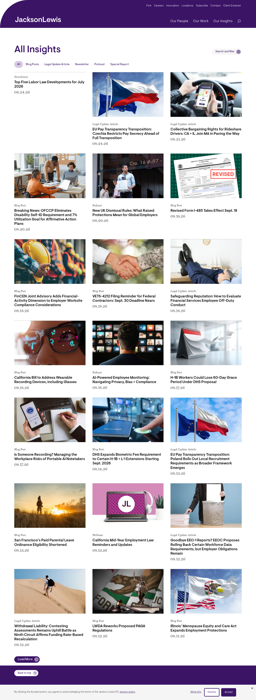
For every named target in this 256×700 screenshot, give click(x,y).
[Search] (237, 21)
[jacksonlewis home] (38, 18)
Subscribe (202, 6)
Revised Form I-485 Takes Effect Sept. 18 (203, 211)
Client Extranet (232, 6)
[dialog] (128, 692)
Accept (229, 692)
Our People (179, 21)
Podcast (99, 64)
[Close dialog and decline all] (252, 688)
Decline (212, 692)
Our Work (200, 21)
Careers (159, 6)
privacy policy (127, 692)
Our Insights (222, 21)
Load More (25, 659)
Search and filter (225, 51)
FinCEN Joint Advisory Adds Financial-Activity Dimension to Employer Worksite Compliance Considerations (48, 301)
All (18, 64)
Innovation (172, 6)
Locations (187, 6)
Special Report (119, 64)
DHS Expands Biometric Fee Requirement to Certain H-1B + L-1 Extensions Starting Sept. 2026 (126, 459)
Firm (149, 6)
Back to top (24, 673)
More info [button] (196, 692)
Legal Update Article (56, 64)
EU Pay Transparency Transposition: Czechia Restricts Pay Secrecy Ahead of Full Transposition (125, 134)
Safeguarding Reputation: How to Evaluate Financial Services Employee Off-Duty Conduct (205, 301)
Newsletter (82, 64)
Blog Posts (32, 64)
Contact (216, 6)
